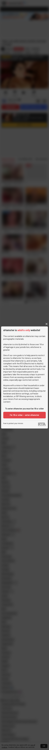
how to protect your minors (13, 423)
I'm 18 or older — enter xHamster (24, 415)
